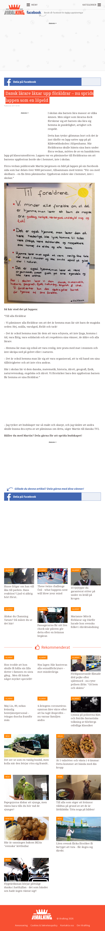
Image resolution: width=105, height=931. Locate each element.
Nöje (7, 736)
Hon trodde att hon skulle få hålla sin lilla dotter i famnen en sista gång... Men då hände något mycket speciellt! (18, 671)
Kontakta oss (67, 925)
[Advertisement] (52, 45)
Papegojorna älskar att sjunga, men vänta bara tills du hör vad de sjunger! (25, 806)
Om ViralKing (83, 925)
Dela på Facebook (24, 82)
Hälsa (60, 736)
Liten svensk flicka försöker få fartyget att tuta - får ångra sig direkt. (74, 847)
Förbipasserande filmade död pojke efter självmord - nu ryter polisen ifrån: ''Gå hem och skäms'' (86, 680)
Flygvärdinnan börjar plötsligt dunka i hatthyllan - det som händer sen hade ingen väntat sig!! (26, 887)
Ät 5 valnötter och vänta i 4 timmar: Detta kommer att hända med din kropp (77, 764)
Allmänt (9, 570)
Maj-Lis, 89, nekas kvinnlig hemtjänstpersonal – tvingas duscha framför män (18, 713)
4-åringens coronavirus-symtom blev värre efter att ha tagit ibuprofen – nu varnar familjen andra (52, 713)
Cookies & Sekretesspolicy (43, 925)
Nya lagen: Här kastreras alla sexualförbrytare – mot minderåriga (52, 668)
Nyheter (9, 818)
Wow (60, 776)
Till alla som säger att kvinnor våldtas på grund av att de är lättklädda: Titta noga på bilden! (75, 806)
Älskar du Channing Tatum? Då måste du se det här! (18, 620)
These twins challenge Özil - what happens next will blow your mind (52, 590)
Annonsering (21, 925)
